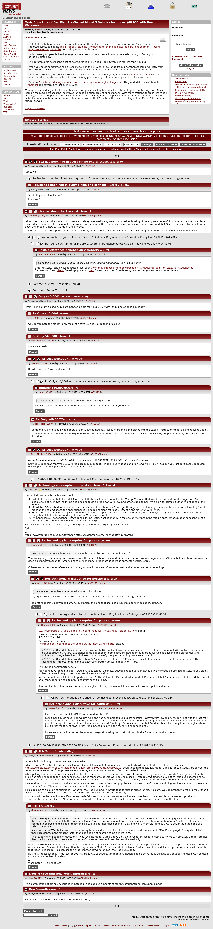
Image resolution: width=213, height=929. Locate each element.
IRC (5, 98)
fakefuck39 (87, 479)
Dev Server (8, 110)
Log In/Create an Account (174, 135)
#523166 (95, 454)
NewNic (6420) (42, 583)
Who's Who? (9, 104)
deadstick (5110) (39, 363)
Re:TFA (37, 805)
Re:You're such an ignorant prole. (67, 243)
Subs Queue (9, 51)
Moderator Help (33, 911)
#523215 (96, 392)
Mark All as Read (166, 144)
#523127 (91, 545)
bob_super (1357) (44, 424)
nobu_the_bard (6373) (42, 340)
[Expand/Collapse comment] (26, 161)
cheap (60, 270)
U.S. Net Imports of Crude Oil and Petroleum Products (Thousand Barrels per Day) (86, 630)
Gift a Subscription (191, 65)
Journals (7, 31)
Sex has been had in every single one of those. (73, 161)
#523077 (83, 318)
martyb (38, 30)
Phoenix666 (181, 81)
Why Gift (191, 69)
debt (91, 270)
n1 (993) (35, 318)
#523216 (99, 254)
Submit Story (10, 48)
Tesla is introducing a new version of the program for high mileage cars (190, 101)
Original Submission (35, 109)
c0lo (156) (33, 490)
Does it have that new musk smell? (55, 873)
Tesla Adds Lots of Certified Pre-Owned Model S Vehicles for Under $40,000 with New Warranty (92, 135)
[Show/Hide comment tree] (30, 161)
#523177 (90, 894)
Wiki (5, 101)
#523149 (94, 189)
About (6, 26)
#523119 (90, 755)
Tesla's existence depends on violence (67, 250)
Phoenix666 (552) (40, 810)
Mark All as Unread (193, 144)
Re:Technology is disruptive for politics (71, 540)
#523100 (91, 363)
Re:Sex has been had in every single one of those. (65, 178)
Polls (5, 42)
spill (82, 524)
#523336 (102, 625)
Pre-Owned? (38, 889)
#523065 (84, 490)
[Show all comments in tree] (35, 161)
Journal (97, 216)
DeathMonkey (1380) (41, 454)
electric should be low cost (58, 211)
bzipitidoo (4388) (36, 216)
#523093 (97, 340)
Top (196, 135)
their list (33, 85)
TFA (41, 751)
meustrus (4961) (39, 545)
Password (177, 35)
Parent (33, 204)
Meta (5, 82)
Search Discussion (125, 139)
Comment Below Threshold (50, 290)
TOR (5, 112)
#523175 (92, 583)
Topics (6, 34)
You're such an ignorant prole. (62, 237)
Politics (6, 84)
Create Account (11, 56)
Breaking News (10, 73)
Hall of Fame (9, 45)
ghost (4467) (34, 878)
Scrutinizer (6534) (47, 254)
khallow (119, 614)
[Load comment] (29, 284)
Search (6, 40)
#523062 (90, 301)
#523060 (88, 216)
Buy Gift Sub (9, 54)
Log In (6, 59)
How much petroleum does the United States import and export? (76, 643)
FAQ (5, 28)
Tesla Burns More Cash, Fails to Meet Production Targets (58, 123)
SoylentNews (11, 9)
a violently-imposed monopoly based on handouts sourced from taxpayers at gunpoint (142, 267)
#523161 (92, 810)
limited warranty (183, 96)
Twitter (6, 95)
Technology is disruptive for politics (64, 485)
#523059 (90, 166)
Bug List (7, 107)
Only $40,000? (49, 296)
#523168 (84, 878)
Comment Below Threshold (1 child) (56, 284)
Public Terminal (183, 44)
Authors (7, 37)
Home (56, 926)
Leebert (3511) (45, 392)
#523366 (109, 708)
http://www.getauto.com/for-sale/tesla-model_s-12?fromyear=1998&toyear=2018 (73, 767)
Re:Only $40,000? (45, 313)
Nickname (177, 28)
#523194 (95, 424)
